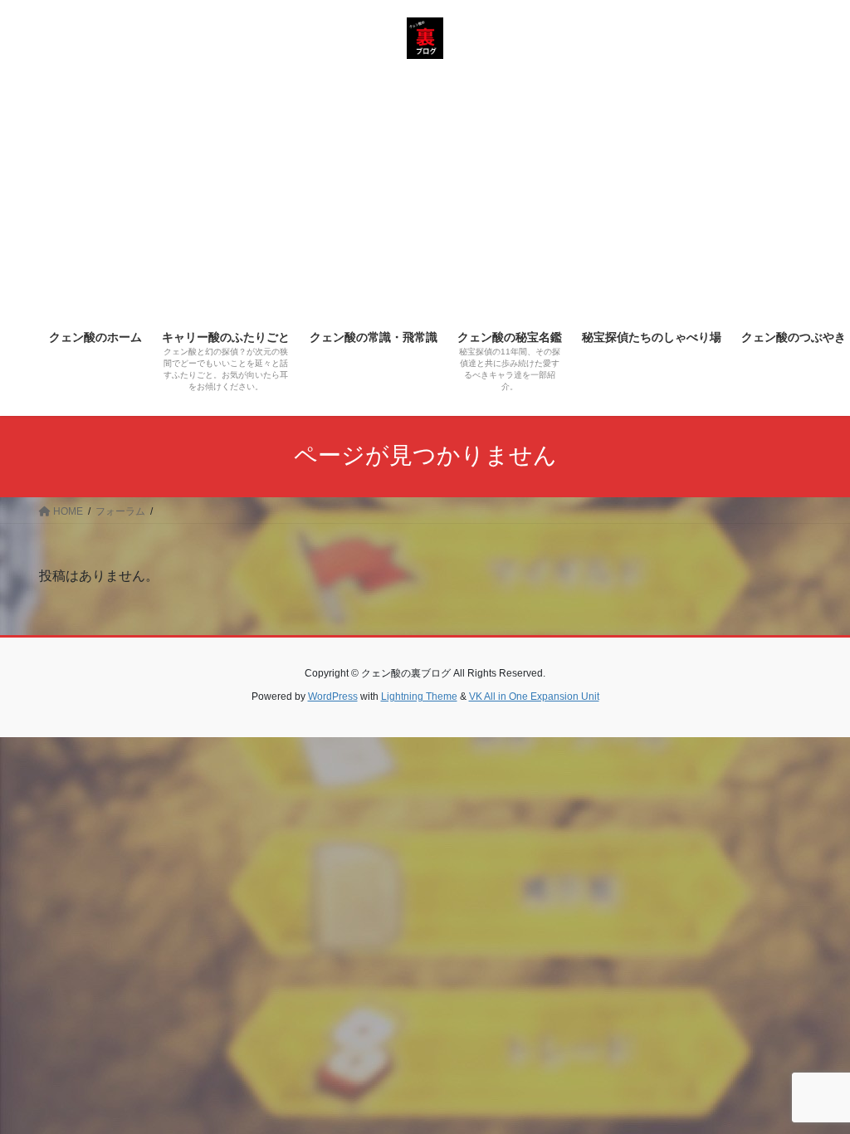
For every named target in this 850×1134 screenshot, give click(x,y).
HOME (67, 511)
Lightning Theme (419, 696)
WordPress (333, 696)
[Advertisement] (425, 193)
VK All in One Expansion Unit (534, 696)
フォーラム (120, 511)
